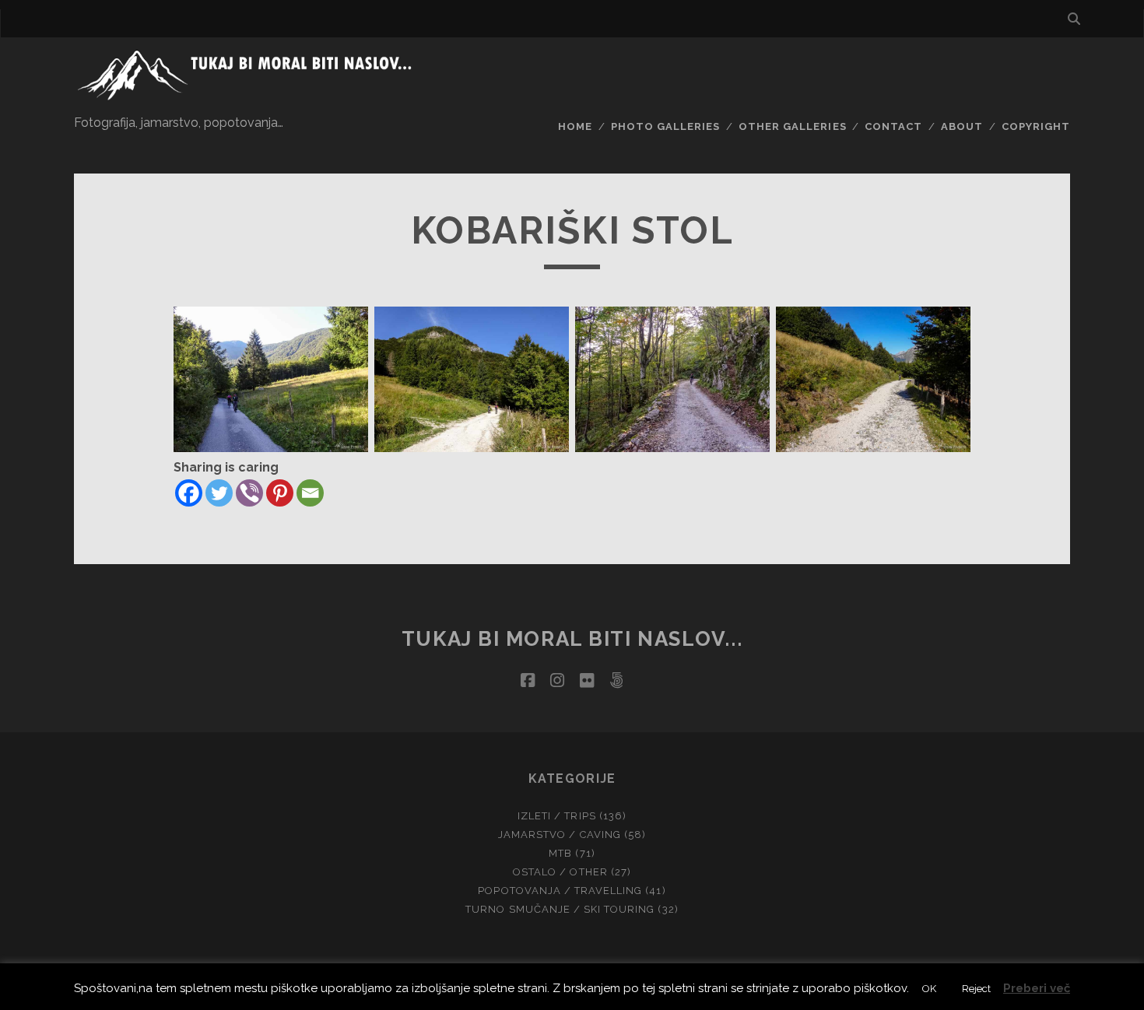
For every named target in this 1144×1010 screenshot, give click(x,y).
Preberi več (1036, 988)
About (962, 126)
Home (575, 126)
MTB (560, 853)
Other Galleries (793, 126)
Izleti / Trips (557, 816)
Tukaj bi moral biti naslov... (572, 639)
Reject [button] (976, 988)
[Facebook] (188, 493)
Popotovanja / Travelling (560, 890)
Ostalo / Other (560, 872)
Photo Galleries (666, 126)
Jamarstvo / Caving (559, 834)
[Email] (310, 493)
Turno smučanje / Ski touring (559, 909)
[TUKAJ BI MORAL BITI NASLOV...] (248, 98)
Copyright (1036, 126)
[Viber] (249, 493)
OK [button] (929, 988)
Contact (893, 126)
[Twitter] (219, 493)
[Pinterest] (279, 493)
